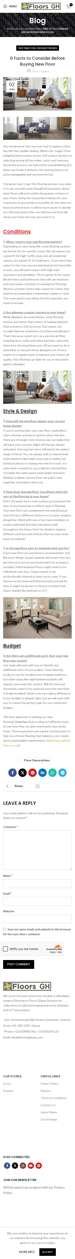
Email (7, 893)
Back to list (37, 786)
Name (8, 875)
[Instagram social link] (23, 1165)
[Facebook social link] (12, 772)
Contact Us (48, 1105)
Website (8, 911)
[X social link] (22, 772)
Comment (10, 827)
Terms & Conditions (54, 1098)
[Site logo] (41, 6)
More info (27, 1252)
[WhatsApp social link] (52, 772)
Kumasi (8, 1090)
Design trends (47, 48)
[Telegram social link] (62, 772)
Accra (7, 1083)
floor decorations (37, 760)
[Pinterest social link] (32, 772)
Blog (19, 28)
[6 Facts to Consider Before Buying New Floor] (37, 128)
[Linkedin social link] (42, 772)
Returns (46, 1090)
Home (10, 28)
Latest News (49, 1112)
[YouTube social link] (31, 1165)
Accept (47, 1252)
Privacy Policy (49, 1083)
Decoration (33, 28)
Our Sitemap (49, 1119)
